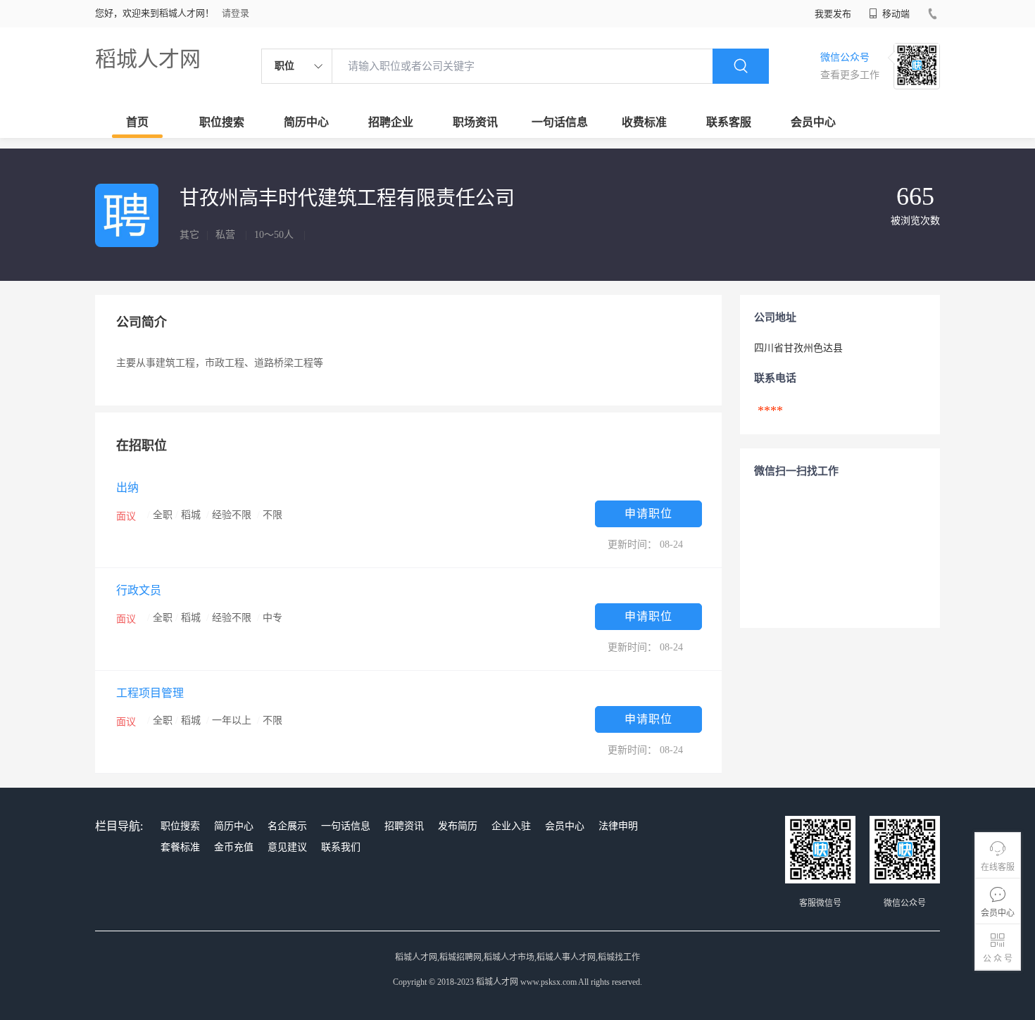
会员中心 (813, 122)
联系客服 (728, 122)
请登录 (235, 13)
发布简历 (457, 826)
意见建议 (287, 847)
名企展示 (287, 826)
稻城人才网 (148, 58)
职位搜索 (221, 122)
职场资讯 (475, 122)
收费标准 (644, 122)
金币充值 (233, 847)
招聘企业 (390, 122)
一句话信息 (560, 122)
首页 (137, 122)
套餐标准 (180, 847)
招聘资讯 (404, 826)
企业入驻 (511, 826)
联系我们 (340, 847)
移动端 (895, 13)
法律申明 (618, 826)
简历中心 (306, 122)
